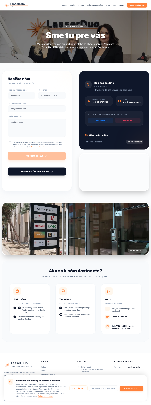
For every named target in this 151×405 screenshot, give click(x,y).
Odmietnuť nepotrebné (103, 388)
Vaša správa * (15, 116)
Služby (73, 5)
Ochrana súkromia (45, 396)
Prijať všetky (131, 388)
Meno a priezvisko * (18, 90)
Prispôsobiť (78, 388)
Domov (64, 5)
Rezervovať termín (137, 5)
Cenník (81, 5)
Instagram (127, 120)
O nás (107, 5)
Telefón (43, 90)
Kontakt (121, 5)
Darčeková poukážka (95, 5)
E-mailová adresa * (18, 103)
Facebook (100, 120)
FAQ (114, 5)
